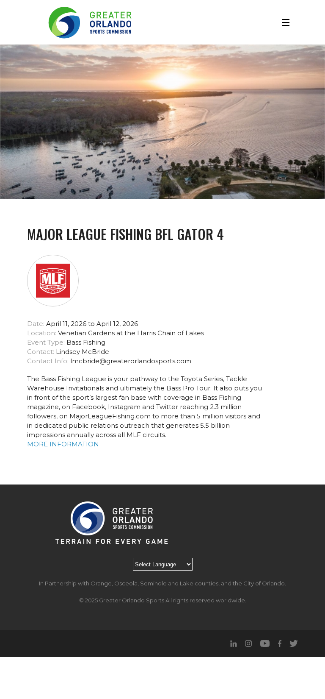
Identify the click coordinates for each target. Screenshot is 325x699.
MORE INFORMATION (63, 444)
